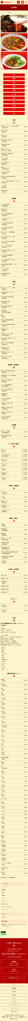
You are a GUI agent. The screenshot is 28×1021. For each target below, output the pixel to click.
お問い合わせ (4, 904)
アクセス (3, 901)
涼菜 (14, 74)
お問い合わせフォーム (14, 977)
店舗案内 (3, 889)
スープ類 (14, 94)
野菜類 (14, 86)
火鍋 (14, 113)
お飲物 (3, 895)
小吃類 (14, 105)
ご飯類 (14, 97)
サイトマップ (4, 909)
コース (3, 898)
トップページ (3, 12)
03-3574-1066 (15, 957)
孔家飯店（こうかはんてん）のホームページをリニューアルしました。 (13, 925)
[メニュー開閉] (26, 2)
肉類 (14, 82)
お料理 (3, 892)
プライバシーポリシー (6, 906)
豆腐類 (14, 90)
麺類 (14, 101)
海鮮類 (14, 78)
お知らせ (3, 917)
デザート (14, 109)
